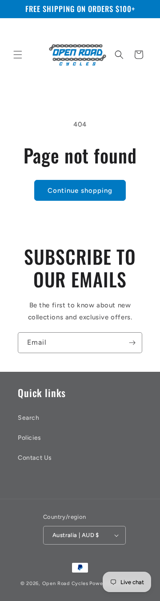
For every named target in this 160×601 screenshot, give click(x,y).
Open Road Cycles (65, 583)
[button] (18, 54)
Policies (29, 438)
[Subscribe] (132, 342)
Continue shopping (80, 191)
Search (29, 418)
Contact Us (35, 458)
